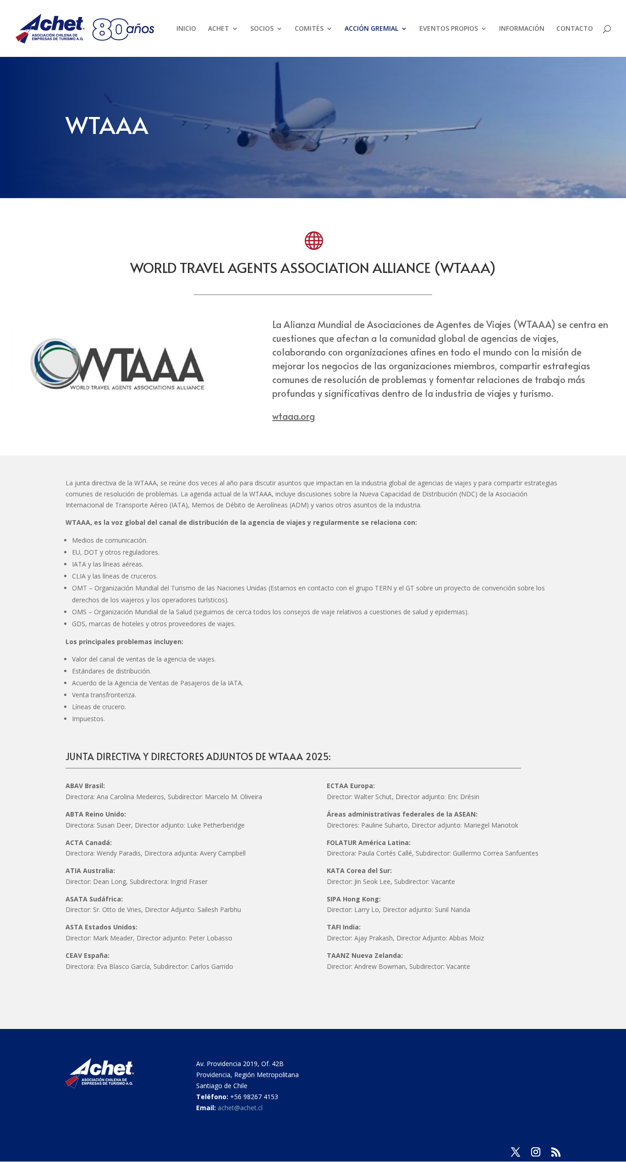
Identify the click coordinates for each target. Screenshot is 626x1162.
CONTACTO (574, 29)
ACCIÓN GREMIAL (371, 29)
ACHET (218, 29)
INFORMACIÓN (521, 29)
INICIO (186, 29)
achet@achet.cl (240, 1107)
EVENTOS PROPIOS (448, 29)
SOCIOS (262, 29)
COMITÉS (309, 29)
